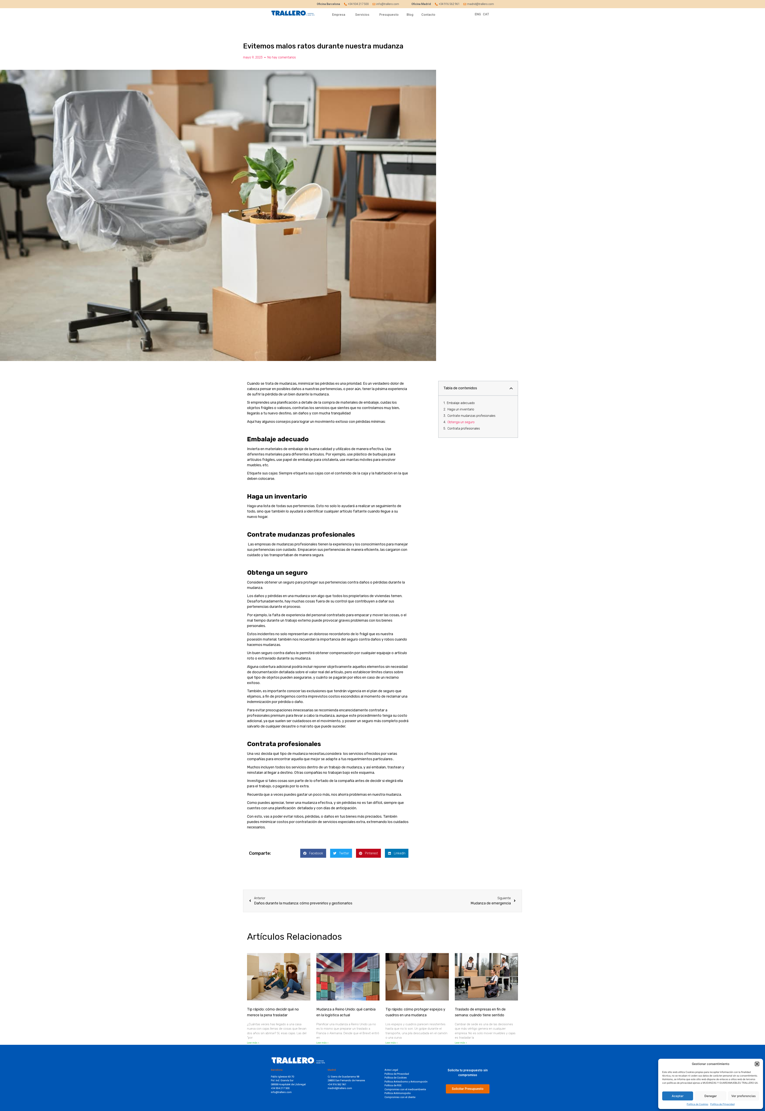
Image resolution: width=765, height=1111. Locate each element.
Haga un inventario (460, 409)
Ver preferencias (743, 1096)
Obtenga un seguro (461, 422)
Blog (410, 15)
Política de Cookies (697, 1104)
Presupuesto (389, 15)
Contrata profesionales (463, 428)
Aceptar (678, 1096)
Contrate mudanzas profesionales (471, 416)
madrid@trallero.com (340, 1088)
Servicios (362, 15)
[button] (757, 1064)
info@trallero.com (281, 1092)
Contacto (428, 15)
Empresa (338, 15)
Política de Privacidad (722, 1104)
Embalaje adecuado (461, 403)
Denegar (710, 1096)
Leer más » (253, 1042)
